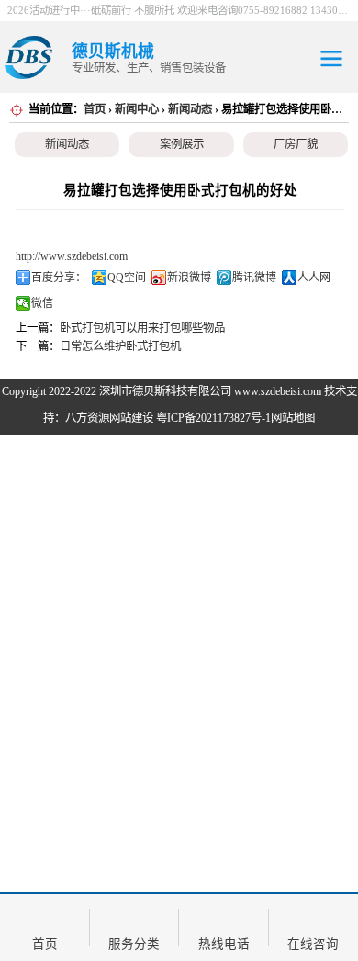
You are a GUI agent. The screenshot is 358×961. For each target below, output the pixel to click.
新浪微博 (189, 277)
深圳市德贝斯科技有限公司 (165, 391)
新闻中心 (137, 109)
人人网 (313, 277)
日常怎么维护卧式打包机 (120, 346)
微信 (42, 303)
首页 (95, 109)
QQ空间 (126, 277)
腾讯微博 (254, 277)
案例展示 (182, 144)
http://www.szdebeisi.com (72, 256)
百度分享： (58, 277)
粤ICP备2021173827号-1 (213, 418)
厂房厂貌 (296, 144)
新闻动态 (190, 109)
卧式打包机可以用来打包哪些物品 (142, 328)
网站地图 (293, 418)
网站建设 (131, 418)
